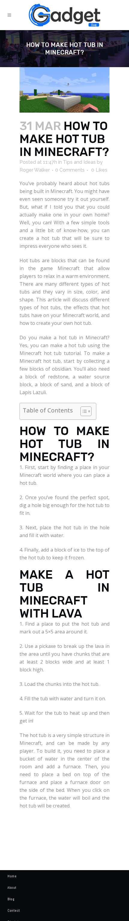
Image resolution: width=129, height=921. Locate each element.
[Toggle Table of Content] (83, 411)
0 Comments (70, 170)
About (12, 887)
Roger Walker (35, 170)
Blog (11, 899)
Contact (14, 910)
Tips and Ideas (79, 162)
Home (12, 876)
